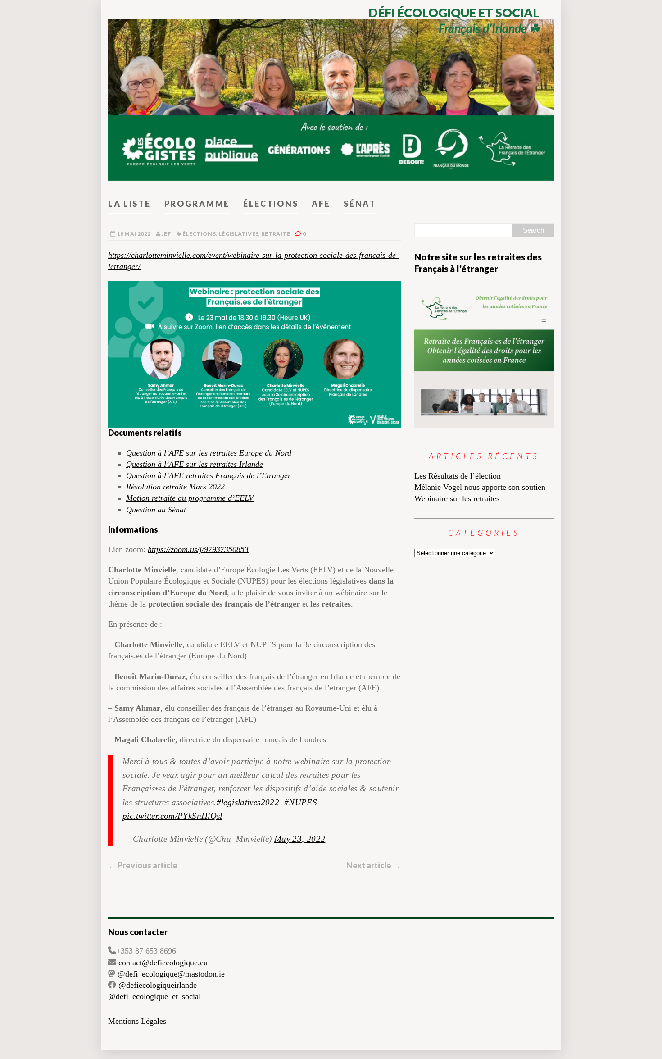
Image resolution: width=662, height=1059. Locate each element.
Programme (197, 204)
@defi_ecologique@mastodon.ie (171, 973)
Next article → (373, 865)
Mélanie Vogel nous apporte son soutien (479, 487)
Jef (166, 233)
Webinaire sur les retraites (456, 498)
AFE (321, 204)
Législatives (238, 233)
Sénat (360, 204)
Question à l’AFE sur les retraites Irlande (194, 464)
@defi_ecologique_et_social (154, 996)
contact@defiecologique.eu (163, 962)
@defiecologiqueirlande (157, 985)
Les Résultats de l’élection (457, 475)
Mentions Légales (137, 1021)
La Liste (129, 204)
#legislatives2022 (248, 802)
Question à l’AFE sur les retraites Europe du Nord (208, 452)
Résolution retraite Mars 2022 (175, 486)
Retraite (275, 233)
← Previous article (142, 865)
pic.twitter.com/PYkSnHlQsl (172, 816)
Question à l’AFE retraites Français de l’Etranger (208, 475)
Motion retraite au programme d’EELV (190, 497)
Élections (270, 204)
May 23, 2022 (300, 839)
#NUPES (300, 802)
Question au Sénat (156, 509)
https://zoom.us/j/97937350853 (198, 549)
